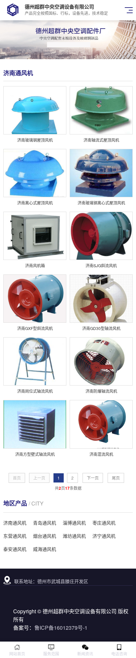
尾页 (116, 478)
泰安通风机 (14, 549)
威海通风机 (44, 549)
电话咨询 (119, 653)
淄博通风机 (74, 522)
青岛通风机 (44, 522)
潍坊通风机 (74, 535)
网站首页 (17, 653)
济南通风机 (14, 522)
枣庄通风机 (104, 522)
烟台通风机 (44, 535)
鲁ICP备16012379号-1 (60, 627)
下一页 (93, 478)
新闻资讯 (85, 653)
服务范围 (51, 653)
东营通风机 (14, 535)
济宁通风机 (104, 535)
